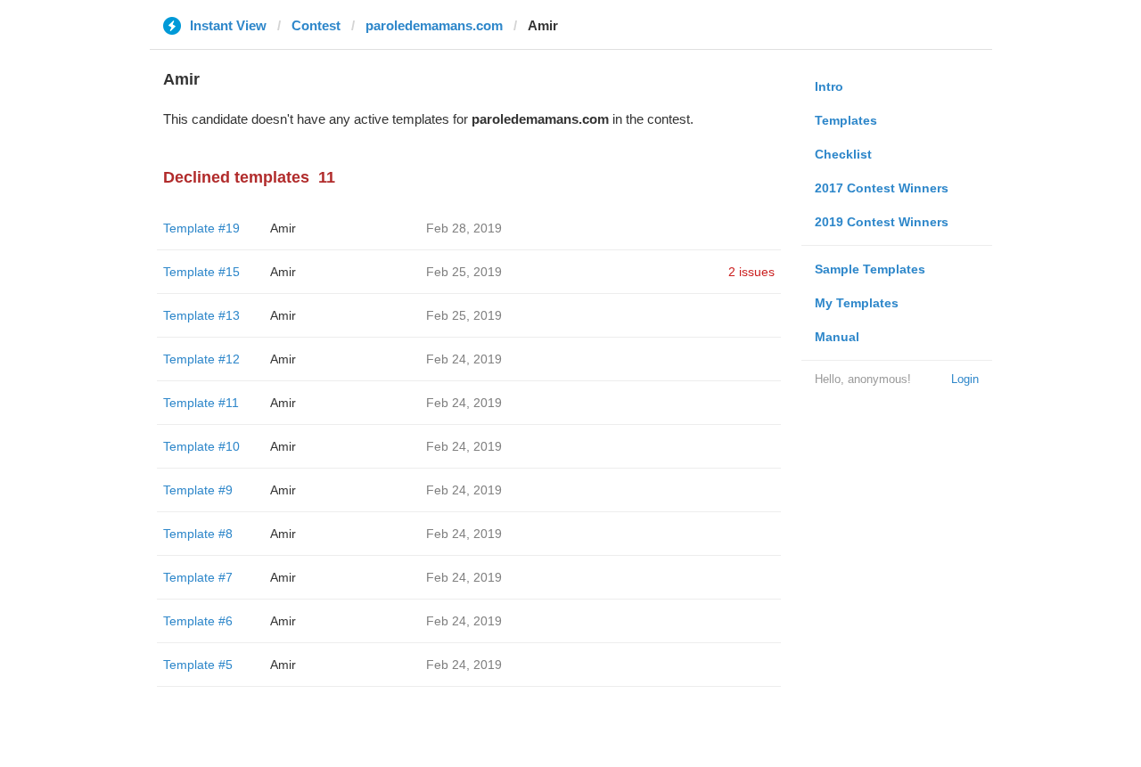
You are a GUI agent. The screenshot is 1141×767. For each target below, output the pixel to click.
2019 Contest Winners (881, 222)
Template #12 (201, 359)
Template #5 (198, 664)
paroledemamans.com (434, 25)
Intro (829, 86)
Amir (283, 228)
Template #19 (201, 228)
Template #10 (201, 446)
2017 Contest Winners (881, 188)
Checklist (843, 154)
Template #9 (198, 490)
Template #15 (201, 272)
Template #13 (201, 315)
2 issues (751, 272)
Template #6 (198, 621)
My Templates (857, 303)
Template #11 (201, 403)
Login (965, 379)
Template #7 (198, 577)
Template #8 (198, 533)
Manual (837, 337)
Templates (846, 120)
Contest (316, 25)
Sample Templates (870, 269)
